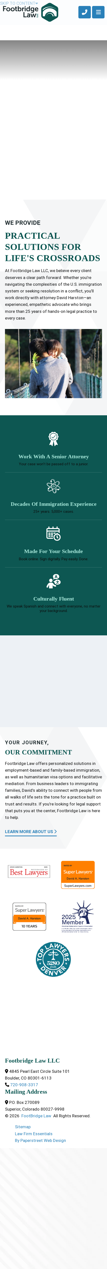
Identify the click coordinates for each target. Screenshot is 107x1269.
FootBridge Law (36, 1115)
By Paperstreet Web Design (40, 1140)
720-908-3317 (23, 1084)
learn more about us (29, 831)
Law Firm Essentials (34, 1133)
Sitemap (23, 1126)
